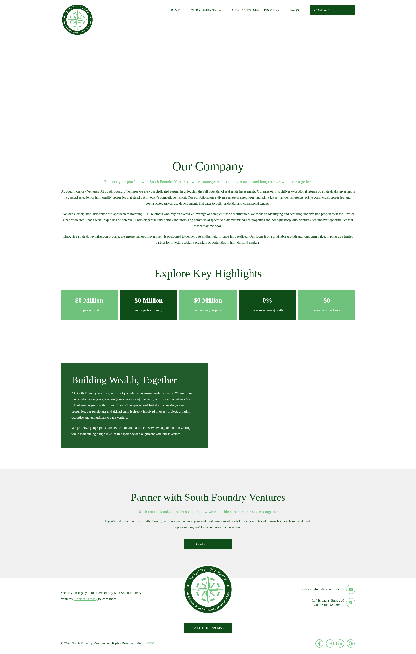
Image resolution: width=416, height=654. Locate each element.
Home (174, 10)
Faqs (294, 10)
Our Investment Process (255, 10)
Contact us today (86, 599)
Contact (322, 10)
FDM (150, 643)
